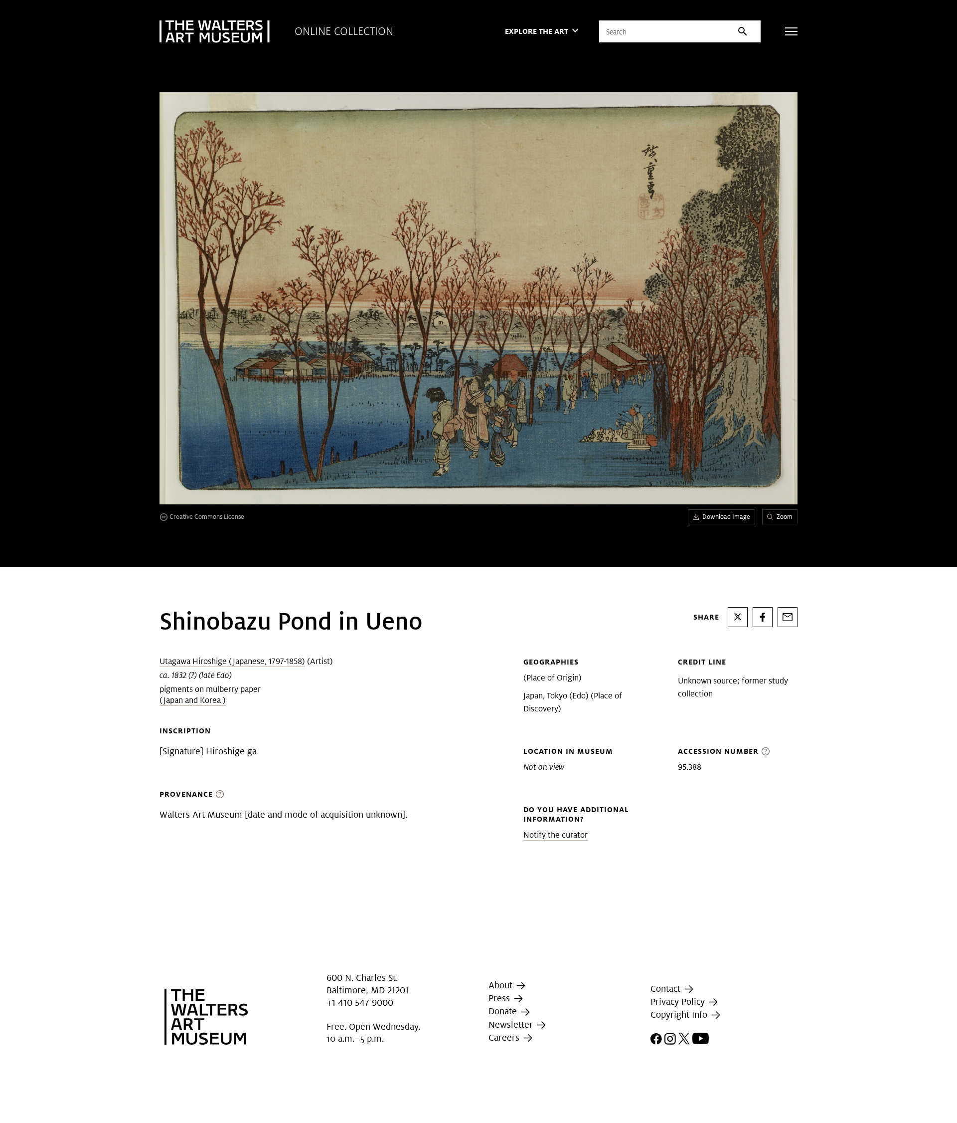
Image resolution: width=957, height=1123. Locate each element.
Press (500, 998)
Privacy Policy (678, 1001)
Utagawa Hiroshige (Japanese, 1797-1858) (232, 661)
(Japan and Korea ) (193, 700)
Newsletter (511, 1024)
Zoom (785, 516)
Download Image (726, 516)
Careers (505, 1037)
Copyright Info (680, 1014)
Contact (666, 988)
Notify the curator (555, 835)
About (501, 985)
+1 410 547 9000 (359, 1002)
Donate (503, 1011)
